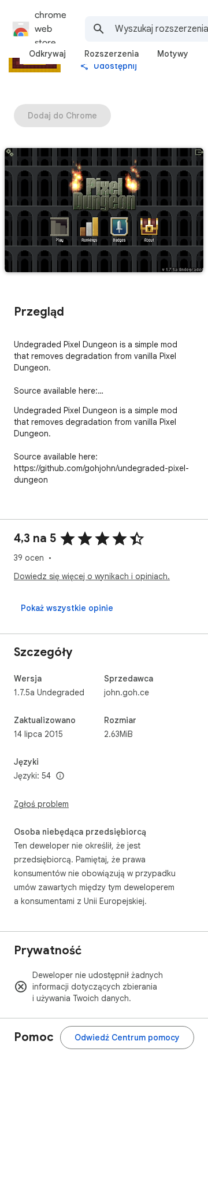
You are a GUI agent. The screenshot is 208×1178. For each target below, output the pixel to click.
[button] (104, 211)
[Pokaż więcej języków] (60, 776)
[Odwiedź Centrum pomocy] (127, 1037)
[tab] (47, 53)
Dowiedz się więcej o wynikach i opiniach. (92, 576)
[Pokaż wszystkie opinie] (67, 608)
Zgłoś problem (41, 804)
